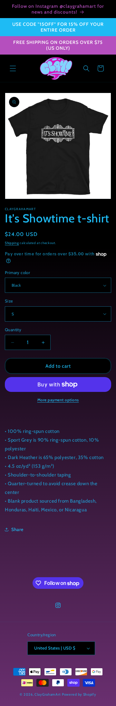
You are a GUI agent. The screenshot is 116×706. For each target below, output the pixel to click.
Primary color (17, 272)
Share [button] (17, 529)
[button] (13, 68)
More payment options (58, 399)
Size (9, 300)
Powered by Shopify (79, 694)
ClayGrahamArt (47, 694)
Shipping (12, 243)
